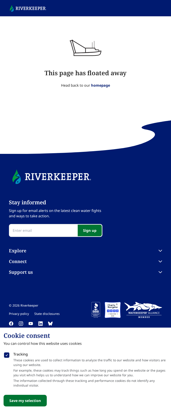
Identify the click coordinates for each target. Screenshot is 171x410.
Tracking (20, 354)
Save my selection (25, 400)
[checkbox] (6, 354)
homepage (100, 85)
